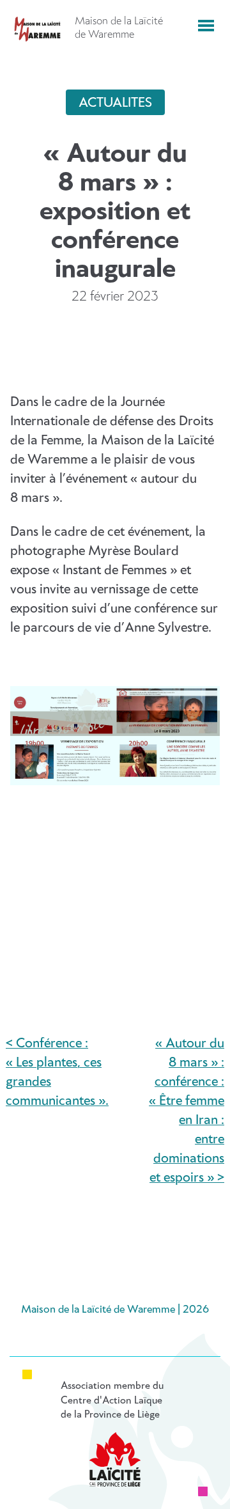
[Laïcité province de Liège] (115, 1459)
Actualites (115, 103)
